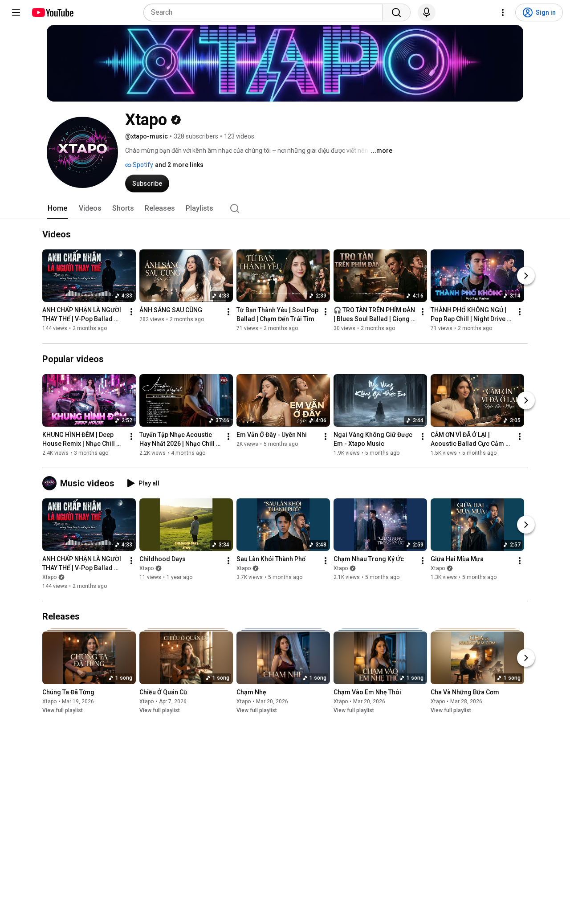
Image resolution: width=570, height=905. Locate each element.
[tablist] (285, 208)
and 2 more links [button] (179, 164)
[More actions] (131, 312)
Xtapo (49, 577)
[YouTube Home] (52, 12)
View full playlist (62, 710)
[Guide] (16, 12)
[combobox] (265, 12)
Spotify (142, 164)
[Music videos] (51, 483)
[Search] (396, 12)
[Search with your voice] (427, 12)
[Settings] (502, 12)
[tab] (57, 208)
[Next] (526, 276)
